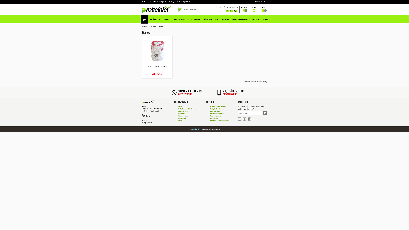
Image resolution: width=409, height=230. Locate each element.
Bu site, (191, 129)
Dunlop (161, 26)
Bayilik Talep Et (260, 2)
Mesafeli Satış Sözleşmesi (217, 113)
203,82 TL (157, 74)
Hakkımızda (181, 113)
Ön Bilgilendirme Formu (216, 109)
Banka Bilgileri (182, 118)
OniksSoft (196, 129)
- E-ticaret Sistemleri (205, 129)
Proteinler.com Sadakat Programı (187, 109)
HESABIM (254, 7)
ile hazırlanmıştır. (216, 129)
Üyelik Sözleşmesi (215, 111)
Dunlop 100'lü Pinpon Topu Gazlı (157, 66)
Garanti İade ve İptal (215, 116)
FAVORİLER (244, 9)
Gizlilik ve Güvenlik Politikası (218, 106)
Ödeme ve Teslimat (183, 116)
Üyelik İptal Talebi (183, 111)
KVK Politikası (214, 118)
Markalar (153, 26)
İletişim (180, 120)
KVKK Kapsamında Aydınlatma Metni (219, 120)
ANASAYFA (144, 26)
